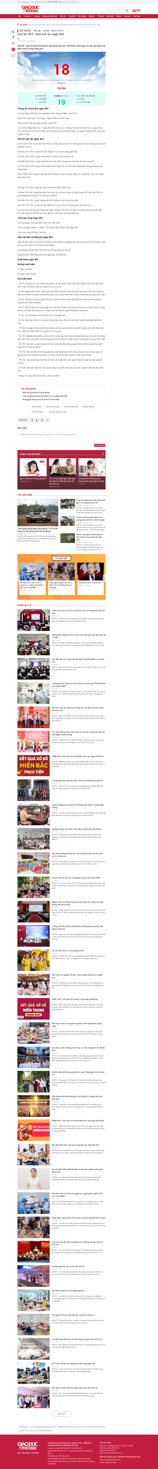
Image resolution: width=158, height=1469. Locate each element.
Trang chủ (19, 16)
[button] (96, 453)
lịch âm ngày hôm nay (57, 412)
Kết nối (63, 16)
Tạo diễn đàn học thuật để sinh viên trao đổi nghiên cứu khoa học (78, 660)
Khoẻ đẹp (37, 31)
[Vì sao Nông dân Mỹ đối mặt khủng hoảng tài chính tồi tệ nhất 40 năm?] (90, 571)
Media (118, 16)
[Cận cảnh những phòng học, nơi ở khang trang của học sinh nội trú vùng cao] (33, 863)
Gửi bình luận (99, 445)
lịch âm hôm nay (53, 407)
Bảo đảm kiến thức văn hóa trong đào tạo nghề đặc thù (75, 1145)
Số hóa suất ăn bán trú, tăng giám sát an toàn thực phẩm (76, 878)
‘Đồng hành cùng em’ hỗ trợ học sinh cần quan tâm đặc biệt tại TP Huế (79, 636)
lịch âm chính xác (71, 407)
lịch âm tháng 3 (38, 412)
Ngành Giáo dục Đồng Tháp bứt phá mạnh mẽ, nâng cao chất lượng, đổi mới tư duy (77, 903)
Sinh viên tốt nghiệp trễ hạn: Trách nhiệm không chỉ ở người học (77, 976)
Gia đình (46, 31)
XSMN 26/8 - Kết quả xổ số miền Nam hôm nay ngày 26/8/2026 (78, 1121)
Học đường (82, 16)
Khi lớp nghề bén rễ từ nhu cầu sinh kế (68, 1266)
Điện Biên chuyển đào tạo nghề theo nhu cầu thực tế (74, 1388)
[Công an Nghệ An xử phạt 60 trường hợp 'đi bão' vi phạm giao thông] (33, 814)
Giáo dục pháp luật (50, 16)
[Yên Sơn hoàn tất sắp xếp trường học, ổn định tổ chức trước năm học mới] (33, 717)
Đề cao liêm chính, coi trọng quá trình (68, 951)
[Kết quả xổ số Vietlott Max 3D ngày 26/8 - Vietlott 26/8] (92, 467)
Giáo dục (27, 16)
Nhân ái (92, 16)
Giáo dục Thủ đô (136, 10)
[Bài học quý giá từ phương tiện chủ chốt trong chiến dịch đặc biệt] (67, 538)
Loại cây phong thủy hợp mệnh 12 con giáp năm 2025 (45, 396)
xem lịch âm (36, 407)
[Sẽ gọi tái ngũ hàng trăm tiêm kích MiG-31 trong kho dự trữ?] (67, 504)
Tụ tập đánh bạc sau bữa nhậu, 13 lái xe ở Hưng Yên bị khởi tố (77, 781)
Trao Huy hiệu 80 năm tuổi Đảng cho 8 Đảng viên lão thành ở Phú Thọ (77, 1243)
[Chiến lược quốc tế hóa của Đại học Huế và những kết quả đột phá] (33, 620)
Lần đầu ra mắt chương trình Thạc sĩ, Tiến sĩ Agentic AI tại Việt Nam (78, 1049)
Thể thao (136, 16)
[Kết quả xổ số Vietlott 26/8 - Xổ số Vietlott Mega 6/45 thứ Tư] (63, 467)
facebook (13, 36)
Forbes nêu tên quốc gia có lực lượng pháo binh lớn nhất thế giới (90, 518)
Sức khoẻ (110, 16)
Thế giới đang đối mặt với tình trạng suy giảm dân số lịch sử (77, 1339)
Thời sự (37, 16)
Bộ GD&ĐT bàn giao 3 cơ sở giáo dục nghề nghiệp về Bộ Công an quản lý (78, 1437)
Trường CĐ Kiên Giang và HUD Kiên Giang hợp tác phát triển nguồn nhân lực (77, 927)
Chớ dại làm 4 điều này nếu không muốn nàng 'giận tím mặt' (33, 480)
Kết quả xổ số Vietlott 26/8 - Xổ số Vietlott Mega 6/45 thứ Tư (62, 480)
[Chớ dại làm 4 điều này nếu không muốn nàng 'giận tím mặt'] (33, 467)
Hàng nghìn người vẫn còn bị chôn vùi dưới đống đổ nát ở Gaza (78, 1218)
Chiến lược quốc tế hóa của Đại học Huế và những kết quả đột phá (78, 612)
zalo (13, 31)
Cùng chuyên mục (30, 454)
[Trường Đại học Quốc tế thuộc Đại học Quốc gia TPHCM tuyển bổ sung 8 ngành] (33, 693)
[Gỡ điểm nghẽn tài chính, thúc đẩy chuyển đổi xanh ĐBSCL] (33, 839)
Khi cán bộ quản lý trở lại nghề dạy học (68, 1291)
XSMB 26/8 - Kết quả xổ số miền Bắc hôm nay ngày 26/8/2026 (78, 756)
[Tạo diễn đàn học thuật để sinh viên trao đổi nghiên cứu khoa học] (33, 669)
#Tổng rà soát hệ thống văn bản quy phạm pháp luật (62, 24)
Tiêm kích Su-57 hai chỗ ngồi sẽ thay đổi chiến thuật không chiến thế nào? (77, 1462)
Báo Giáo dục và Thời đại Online (30, 9)
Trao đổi (72, 16)
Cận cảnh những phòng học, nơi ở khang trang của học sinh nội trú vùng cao (77, 854)
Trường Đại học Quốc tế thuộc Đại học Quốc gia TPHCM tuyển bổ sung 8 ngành (78, 684)
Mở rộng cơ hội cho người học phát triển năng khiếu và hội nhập (77, 1025)
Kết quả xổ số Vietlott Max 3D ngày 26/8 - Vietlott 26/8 (91, 480)
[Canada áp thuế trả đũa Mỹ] (32, 571)
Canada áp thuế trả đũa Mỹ (31, 583)
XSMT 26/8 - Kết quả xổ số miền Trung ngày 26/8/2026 (75, 999)
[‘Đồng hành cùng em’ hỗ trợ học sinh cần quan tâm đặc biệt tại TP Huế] (33, 644)
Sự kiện (23, 24)
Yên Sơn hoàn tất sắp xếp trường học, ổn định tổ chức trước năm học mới (78, 709)
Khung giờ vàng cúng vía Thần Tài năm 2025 (41, 399)
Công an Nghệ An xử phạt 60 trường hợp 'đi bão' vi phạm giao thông (78, 806)
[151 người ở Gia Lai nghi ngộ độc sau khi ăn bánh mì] (61, 571)
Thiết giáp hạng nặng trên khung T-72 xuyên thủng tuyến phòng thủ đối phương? (37, 529)
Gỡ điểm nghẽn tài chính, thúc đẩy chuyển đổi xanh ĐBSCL (77, 829)
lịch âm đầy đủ (88, 407)
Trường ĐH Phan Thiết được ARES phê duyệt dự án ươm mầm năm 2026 (77, 1413)
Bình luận (13, 48)
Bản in (13, 42)
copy (47, 420)
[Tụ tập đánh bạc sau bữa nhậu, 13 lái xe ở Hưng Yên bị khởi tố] (33, 790)
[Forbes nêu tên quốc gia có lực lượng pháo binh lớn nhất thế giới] (67, 521)
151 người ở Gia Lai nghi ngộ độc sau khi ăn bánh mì (60, 584)
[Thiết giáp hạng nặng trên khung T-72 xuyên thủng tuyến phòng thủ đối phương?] (37, 512)
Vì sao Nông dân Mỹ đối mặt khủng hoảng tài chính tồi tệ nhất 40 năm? (89, 585)
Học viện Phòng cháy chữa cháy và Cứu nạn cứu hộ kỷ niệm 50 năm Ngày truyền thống (78, 733)
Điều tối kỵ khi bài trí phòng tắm (36, 393)
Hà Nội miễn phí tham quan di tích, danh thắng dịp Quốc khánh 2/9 (78, 1073)
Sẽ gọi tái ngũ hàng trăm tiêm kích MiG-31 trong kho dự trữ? (90, 501)
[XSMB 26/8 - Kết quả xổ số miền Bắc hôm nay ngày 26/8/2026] (33, 766)
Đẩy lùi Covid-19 (57, 31)
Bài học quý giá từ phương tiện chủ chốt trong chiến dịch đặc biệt (89, 537)
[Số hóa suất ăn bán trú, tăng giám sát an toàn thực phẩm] (33, 887)
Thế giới (101, 16)
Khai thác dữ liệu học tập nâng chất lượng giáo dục (73, 1364)
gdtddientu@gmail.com (72, 2)
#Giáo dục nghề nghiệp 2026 (37, 24)
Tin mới (13, 55)
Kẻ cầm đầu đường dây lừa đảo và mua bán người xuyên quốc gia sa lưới (77, 1170)
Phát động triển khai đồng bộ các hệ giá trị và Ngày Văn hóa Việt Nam (77, 1097)
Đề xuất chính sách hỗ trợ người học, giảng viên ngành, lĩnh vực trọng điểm (77, 1195)
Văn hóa (127, 16)
